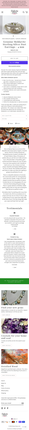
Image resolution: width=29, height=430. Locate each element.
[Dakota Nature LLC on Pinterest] (7, 408)
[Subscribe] (23, 403)
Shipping (9, 51)
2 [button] (14, 36)
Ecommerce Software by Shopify (14, 428)
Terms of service (5, 388)
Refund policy (4, 390)
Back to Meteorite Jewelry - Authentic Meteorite (15, 281)
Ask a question (6, 115)
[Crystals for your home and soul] (14, 325)
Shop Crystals (6, 345)
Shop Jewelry (6, 314)
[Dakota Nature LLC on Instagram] (2, 408)
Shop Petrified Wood (8, 375)
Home (3, 38)
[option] (14, 4)
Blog (2, 385)
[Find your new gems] (14, 297)
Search (3, 380)
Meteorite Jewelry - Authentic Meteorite (16, 38)
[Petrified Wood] (14, 356)
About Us (3, 383)
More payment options (14, 66)
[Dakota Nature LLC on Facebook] (5, 408)
